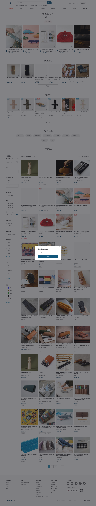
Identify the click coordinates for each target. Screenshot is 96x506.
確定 (48, 256)
